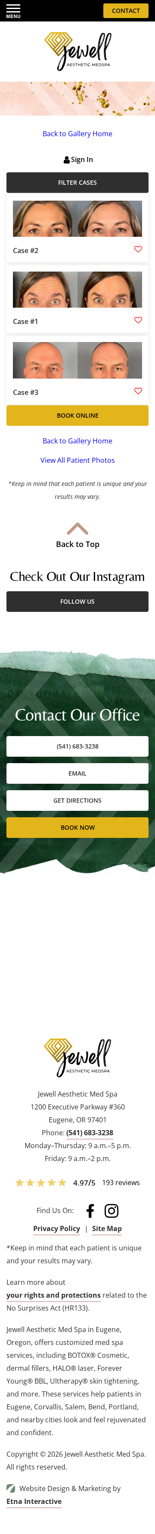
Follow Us (77, 601)
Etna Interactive (34, 1501)
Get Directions (77, 800)
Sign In (82, 159)
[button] (13, 10)
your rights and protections (53, 1295)
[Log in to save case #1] (138, 320)
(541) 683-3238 (89, 1132)
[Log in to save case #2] (138, 249)
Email (77, 773)
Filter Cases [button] (77, 182)
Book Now (78, 827)
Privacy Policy (56, 1228)
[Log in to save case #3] (138, 391)
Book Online (78, 415)
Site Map (107, 1228)
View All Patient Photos (77, 460)
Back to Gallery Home (77, 133)
